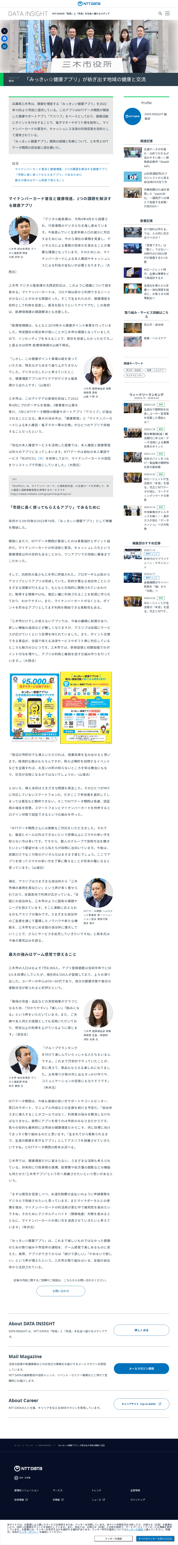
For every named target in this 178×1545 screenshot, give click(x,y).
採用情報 (19, 1500)
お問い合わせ (60, 1291)
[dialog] (89, 1532)
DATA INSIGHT (44, 1445)
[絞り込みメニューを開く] (167, 13)
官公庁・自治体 (133, 370)
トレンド (29, 1445)
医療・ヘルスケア (155, 370)
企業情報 (135, 1490)
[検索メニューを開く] (160, 13)
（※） (42, 458)
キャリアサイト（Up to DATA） (139, 1404)
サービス (58, 1490)
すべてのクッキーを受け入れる (155, 1538)
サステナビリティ (134, 375)
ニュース (96, 1500)
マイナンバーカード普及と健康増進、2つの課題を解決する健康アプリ (61, 169)
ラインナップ (137, 1499)
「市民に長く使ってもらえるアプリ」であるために (48, 175)
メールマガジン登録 (141, 1368)
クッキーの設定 (113, 1538)
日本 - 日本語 (24, 1478)
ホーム (17, 1445)
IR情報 (56, 1500)
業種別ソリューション (26, 1490)
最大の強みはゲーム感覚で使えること (40, 180)
